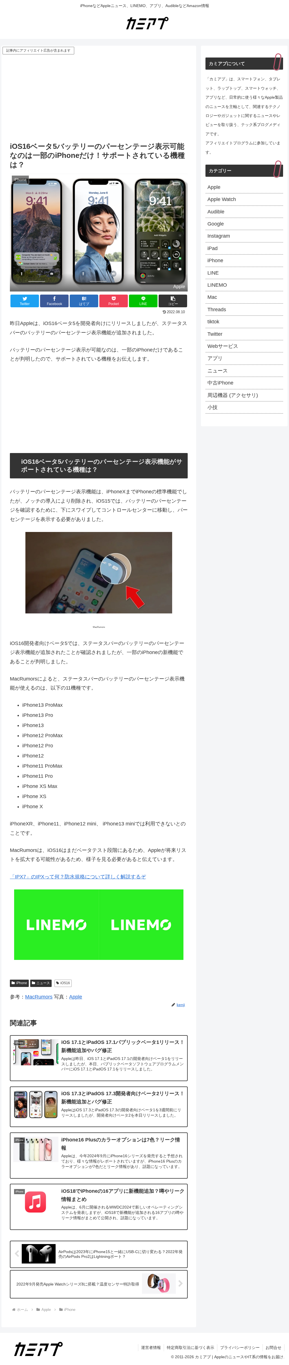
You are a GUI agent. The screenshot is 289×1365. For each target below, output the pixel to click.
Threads (216, 309)
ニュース (43, 983)
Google (215, 224)
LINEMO (217, 285)
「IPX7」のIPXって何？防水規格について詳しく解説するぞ (78, 877)
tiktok (213, 321)
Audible (215, 212)
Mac (212, 297)
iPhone (21, 983)
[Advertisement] (99, 97)
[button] (173, 301)
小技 (212, 407)
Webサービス (222, 346)
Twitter (214, 334)
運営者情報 (151, 1347)
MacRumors (38, 997)
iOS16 (65, 983)
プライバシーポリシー (240, 1347)
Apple (75, 997)
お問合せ (273, 1347)
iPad (212, 248)
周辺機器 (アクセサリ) (232, 395)
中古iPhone (220, 383)
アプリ (215, 358)
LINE (213, 273)
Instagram (218, 236)
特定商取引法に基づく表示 (190, 1347)
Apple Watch (221, 199)
